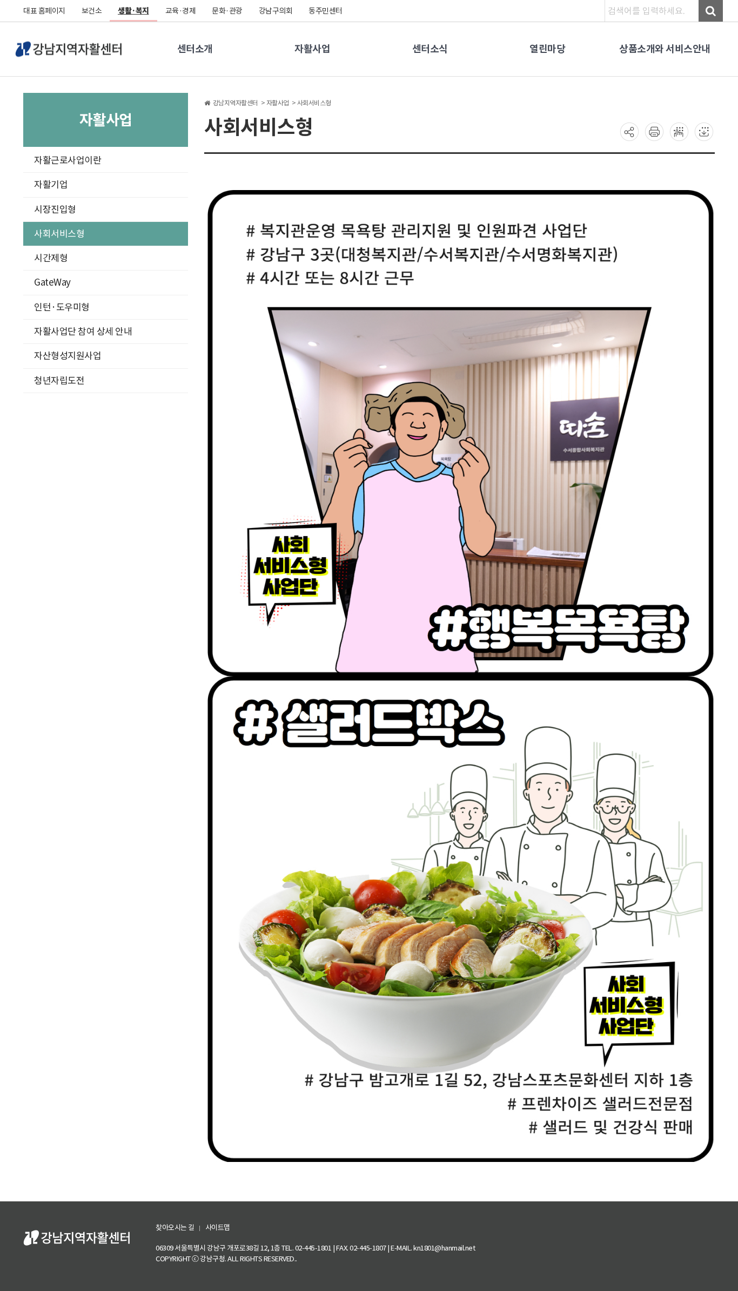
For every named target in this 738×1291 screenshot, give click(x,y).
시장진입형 (55, 209)
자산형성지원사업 (67, 356)
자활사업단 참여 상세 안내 (83, 331)
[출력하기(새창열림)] (654, 131)
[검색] (711, 11)
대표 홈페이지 (44, 11)
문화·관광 (227, 11)
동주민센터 (325, 11)
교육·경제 (180, 11)
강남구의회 (276, 11)
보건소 (92, 11)
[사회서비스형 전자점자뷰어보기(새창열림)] (679, 131)
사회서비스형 (59, 234)
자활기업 (51, 185)
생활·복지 (133, 11)
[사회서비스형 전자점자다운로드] (704, 131)
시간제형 (51, 258)
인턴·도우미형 (62, 307)
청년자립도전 (59, 381)
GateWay (52, 282)
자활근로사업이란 (67, 160)
